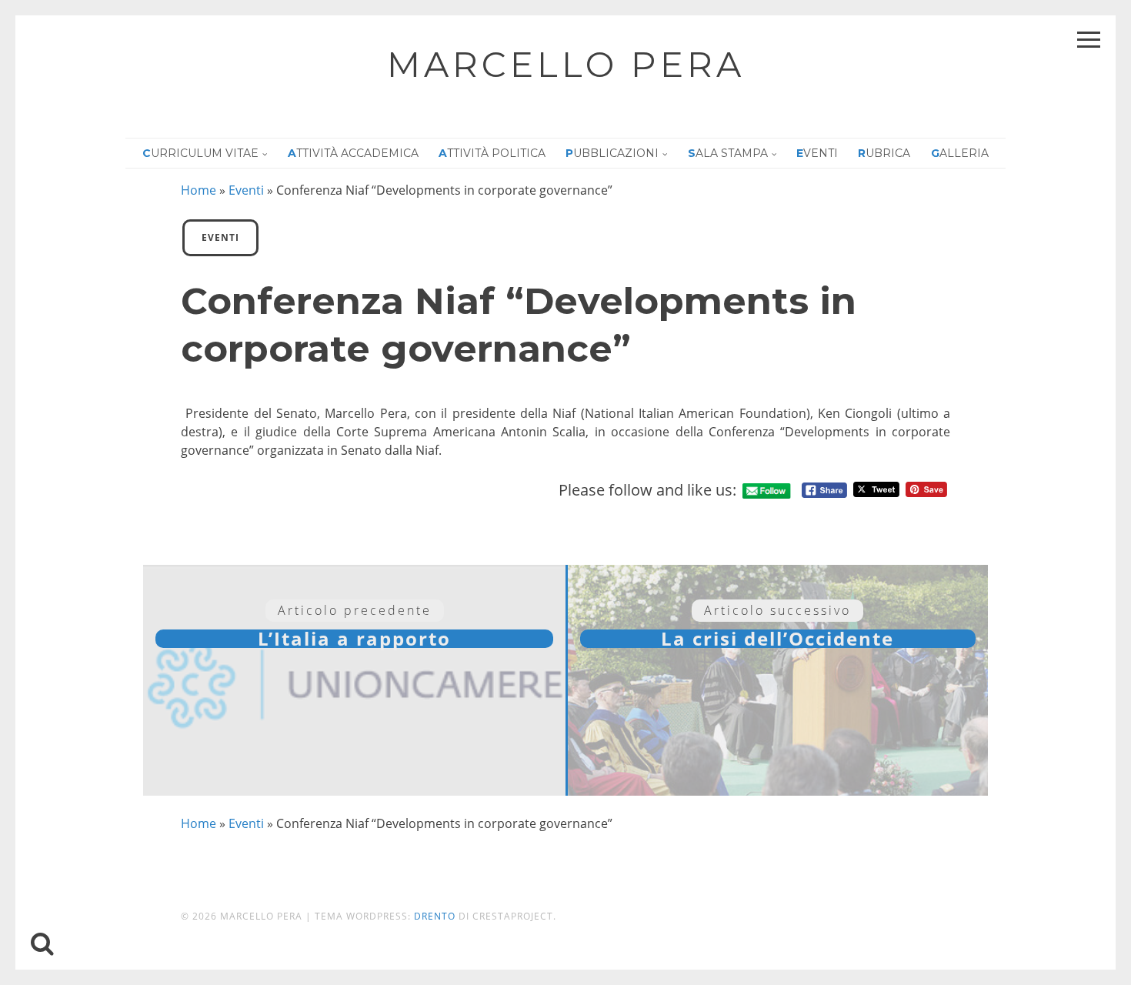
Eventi (817, 153)
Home (198, 190)
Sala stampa (728, 153)
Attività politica (492, 153)
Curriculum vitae (200, 153)
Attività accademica (353, 153)
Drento (434, 916)
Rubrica (884, 153)
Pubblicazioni (612, 153)
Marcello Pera (566, 64)
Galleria (960, 153)
